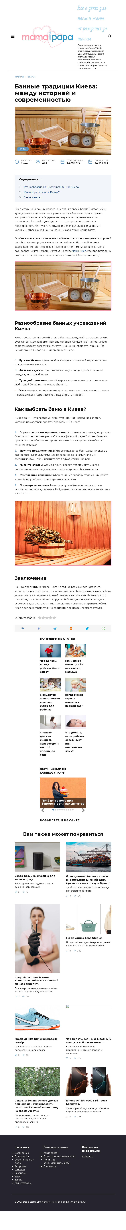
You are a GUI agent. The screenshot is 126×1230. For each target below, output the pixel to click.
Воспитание (22, 1153)
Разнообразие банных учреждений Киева (51, 187)
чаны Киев (79, 251)
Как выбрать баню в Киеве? (42, 192)
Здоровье (20, 1166)
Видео (18, 1179)
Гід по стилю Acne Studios (84, 938)
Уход (17, 1176)
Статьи (22, 149)
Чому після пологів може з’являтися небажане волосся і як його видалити (36, 980)
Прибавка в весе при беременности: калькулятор (62, 802)
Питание (20, 1169)
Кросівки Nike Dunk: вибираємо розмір (36, 1040)
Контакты (87, 1156)
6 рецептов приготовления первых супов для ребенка (50, 702)
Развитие (20, 1173)
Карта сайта (50, 1153)
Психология (22, 1156)
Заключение (32, 197)
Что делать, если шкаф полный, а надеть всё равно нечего (88, 1040)
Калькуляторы (23, 1183)
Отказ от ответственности (58, 1156)
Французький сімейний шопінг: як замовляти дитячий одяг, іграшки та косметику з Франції (88, 880)
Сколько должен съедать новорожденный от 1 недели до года (49, 743)
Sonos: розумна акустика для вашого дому (35, 877)
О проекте (49, 1166)
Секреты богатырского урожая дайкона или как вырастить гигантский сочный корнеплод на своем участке (36, 1105)
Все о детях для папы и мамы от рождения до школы (92, 23)
